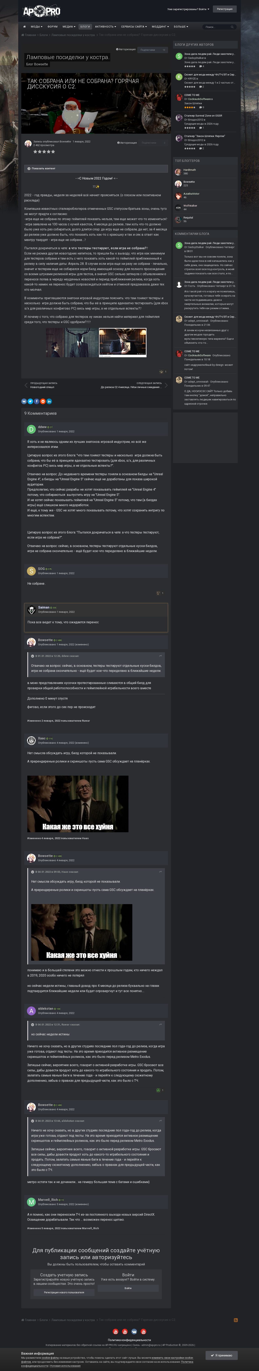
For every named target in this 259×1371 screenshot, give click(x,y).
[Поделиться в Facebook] (36, 401)
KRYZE (192, 78)
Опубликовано (56, 431)
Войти (128, 1288)
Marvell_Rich (48, 1200)
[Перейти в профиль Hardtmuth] (178, 172)
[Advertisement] (205, 437)
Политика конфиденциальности (129, 1340)
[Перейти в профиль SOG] (31, 571)
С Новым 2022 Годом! (96, 178)
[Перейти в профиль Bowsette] (28, 143)
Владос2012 (195, 119)
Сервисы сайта (133, 26)
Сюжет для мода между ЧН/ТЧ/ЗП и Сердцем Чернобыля (210, 74)
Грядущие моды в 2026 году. (201, 123)
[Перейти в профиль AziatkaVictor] (178, 195)
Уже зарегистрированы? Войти (187, 9)
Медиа (68, 26)
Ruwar (66, 1024)
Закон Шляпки (193, 103)
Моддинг (159, 26)
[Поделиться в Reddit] (43, 401)
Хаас (42, 738)
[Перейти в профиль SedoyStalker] (179, 56)
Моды (36, 26)
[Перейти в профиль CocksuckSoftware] (179, 97)
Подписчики (148, 50)
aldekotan (45, 1008)
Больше (180, 26)
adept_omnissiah (198, 320)
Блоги (85, 26)
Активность (105, 26)
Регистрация (224, 9)
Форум (53, 26)
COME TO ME (192, 94)
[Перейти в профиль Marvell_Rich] (31, 1202)
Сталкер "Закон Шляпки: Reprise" (204, 136)
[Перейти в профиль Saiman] (31, 609)
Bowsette (41, 64)
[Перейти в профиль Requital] (178, 219)
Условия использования (65, 1365)
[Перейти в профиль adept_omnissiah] (179, 319)
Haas (65, 871)
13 (164, 50)
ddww (42, 427)
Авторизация (127, 49)
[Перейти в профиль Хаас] (31, 740)
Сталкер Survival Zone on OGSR (203, 115)
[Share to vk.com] (24, 401)
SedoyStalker (196, 57)
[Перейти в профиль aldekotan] (31, 1010)
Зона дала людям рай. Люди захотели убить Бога (210, 53)
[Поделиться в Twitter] (30, 401)
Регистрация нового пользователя (64, 1292)
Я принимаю (223, 1355)
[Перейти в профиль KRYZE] (179, 76)
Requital (188, 217)
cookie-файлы (50, 1357)
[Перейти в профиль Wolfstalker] (178, 207)
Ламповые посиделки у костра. (68, 57)
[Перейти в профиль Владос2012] (179, 118)
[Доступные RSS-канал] (236, 1320)
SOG (41, 569)
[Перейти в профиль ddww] (31, 429)
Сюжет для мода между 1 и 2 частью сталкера (210, 82)
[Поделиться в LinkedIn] (49, 401)
